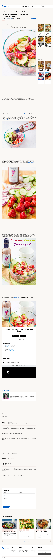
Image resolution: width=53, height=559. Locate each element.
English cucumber (8, 345)
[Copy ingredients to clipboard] (9, 343)
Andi (14, 365)
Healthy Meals (13, 531)
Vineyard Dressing (22, 113)
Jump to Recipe (33, 18)
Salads (12, 11)
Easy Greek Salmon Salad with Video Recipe (42, 532)
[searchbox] (45, 6)
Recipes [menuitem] (19, 6)
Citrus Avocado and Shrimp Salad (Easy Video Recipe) (26, 532)
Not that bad (4, 495)
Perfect (8, 495)
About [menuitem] (32, 6)
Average (5, 495)
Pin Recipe (23, 335)
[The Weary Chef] (6, 6)
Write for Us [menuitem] (33, 551)
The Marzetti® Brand (15, 22)
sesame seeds (11, 349)
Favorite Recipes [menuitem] (13, 550)
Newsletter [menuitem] (8, 557)
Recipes (5, 11)
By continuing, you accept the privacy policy (44, 552)
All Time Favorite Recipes (6, 531)
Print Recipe (16, 335)
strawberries (9, 346)
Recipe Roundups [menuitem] (14, 551)
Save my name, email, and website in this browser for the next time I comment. (16, 504)
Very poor (3, 495)
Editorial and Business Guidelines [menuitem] (24, 551)
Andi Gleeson (19, 18)
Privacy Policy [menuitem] (4, 557)
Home (2, 11)
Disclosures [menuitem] (33, 550)
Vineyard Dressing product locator (10, 119)
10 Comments (4, 18)
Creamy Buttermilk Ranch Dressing (9, 533)
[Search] (49, 6)
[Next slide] (50, 541)
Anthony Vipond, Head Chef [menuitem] (23, 550)
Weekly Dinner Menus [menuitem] (25, 6)
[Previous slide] (2, 541)
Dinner (9, 11)
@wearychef (24, 298)
